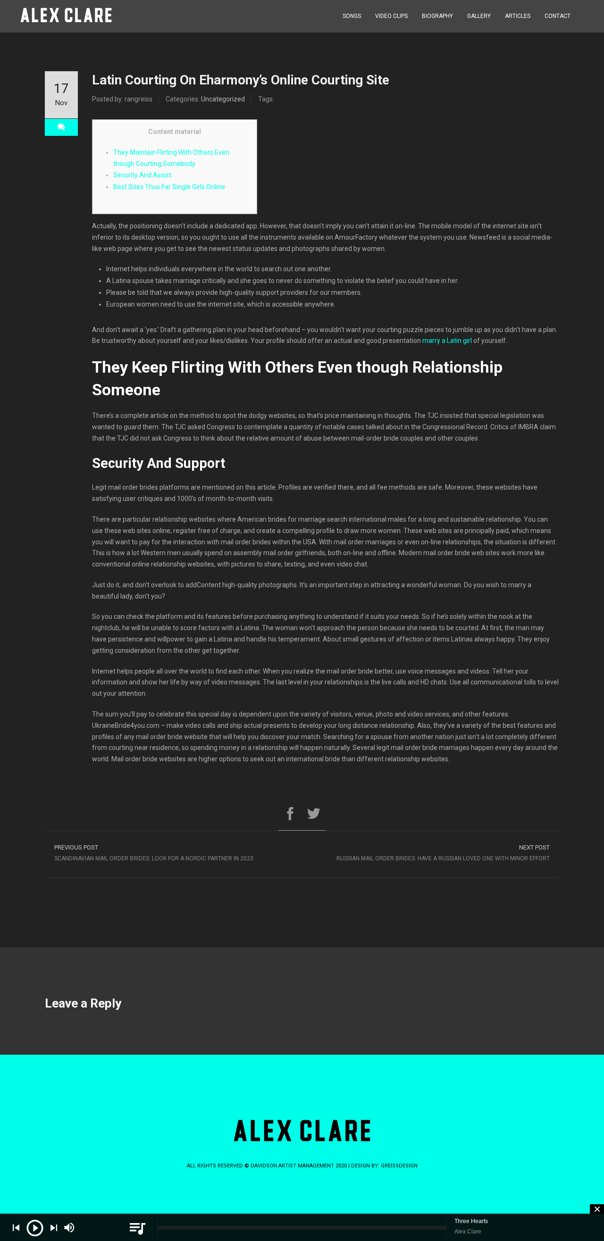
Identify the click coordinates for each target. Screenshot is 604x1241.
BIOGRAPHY (437, 16)
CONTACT (557, 16)
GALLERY (479, 16)
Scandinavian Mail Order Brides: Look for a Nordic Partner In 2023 (153, 853)
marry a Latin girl (447, 340)
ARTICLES (517, 16)
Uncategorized (223, 99)
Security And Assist (142, 175)
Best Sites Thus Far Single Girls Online (169, 187)
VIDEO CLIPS (391, 16)
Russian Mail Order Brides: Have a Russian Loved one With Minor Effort (443, 853)
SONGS (352, 16)
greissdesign (399, 1166)
